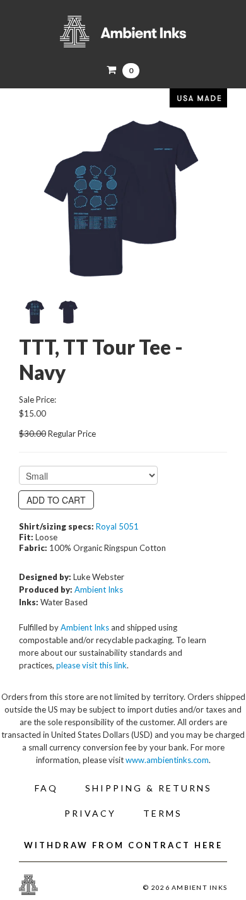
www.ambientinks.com (167, 760)
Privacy (90, 813)
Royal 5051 (117, 526)
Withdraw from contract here (123, 845)
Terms (162, 813)
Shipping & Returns (148, 788)
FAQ (46, 788)
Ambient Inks (123, 31)
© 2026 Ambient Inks (185, 887)
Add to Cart (56, 500)
